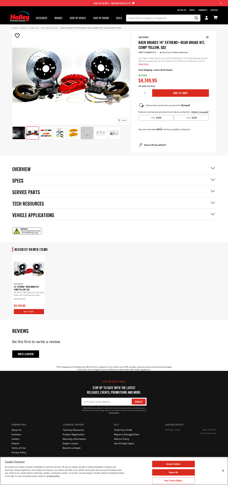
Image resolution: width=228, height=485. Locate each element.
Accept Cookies (173, 463)
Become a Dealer (72, 447)
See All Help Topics (124, 443)
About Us (16, 429)
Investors (16, 434)
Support (214, 10)
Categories (41, 18)
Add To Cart (180, 93)
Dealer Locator (70, 443)
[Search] (196, 18)
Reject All (173, 472)
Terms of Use (18, 447)
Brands (58, 18)
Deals (119, 18)
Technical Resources (73, 429)
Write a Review (26, 354)
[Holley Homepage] (20, 13)
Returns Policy (121, 438)
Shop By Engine (101, 18)
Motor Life (181, 10)
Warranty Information (74, 438)
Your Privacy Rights (173, 480)
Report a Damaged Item (126, 434)
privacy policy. (53, 476)
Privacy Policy (114, 413)
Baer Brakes (144, 37)
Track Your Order (123, 429)
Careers (15, 438)
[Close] (223, 470)
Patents (15, 443)
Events (192, 10)
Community (202, 10)
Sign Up (139, 401)
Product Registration (73, 434)
